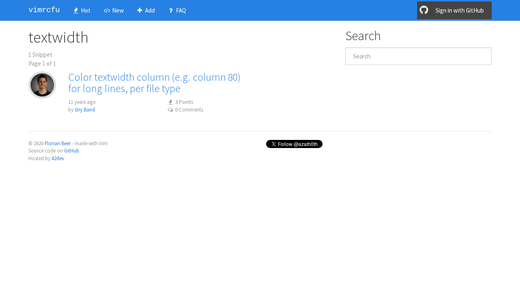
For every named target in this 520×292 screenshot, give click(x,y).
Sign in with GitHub (460, 10)
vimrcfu (44, 10)
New (117, 10)
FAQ (180, 10)
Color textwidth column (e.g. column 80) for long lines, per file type (154, 82)
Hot (85, 10)
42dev (58, 158)
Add (149, 10)
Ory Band (85, 109)
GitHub (71, 150)
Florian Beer (58, 143)
